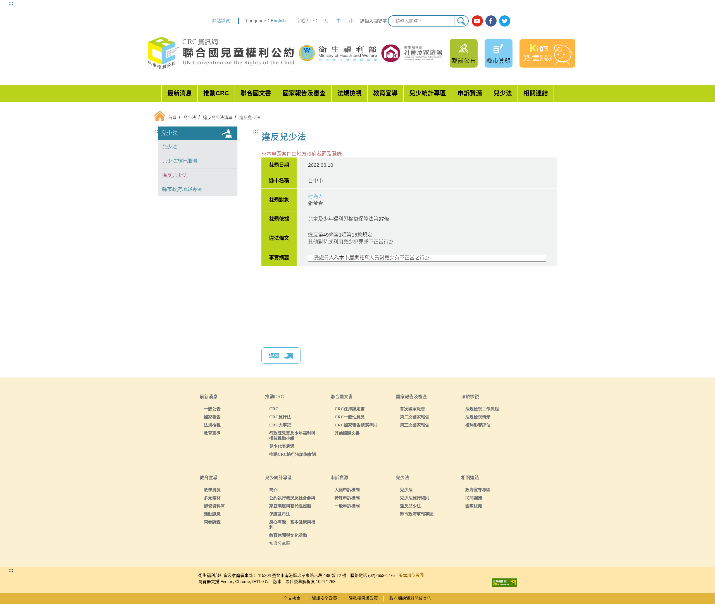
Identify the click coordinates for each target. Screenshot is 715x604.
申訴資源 (469, 93)
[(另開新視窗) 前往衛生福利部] (338, 53)
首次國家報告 (412, 409)
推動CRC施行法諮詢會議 (292, 454)
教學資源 (212, 490)
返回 (274, 356)
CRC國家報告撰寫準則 (356, 425)
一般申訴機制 (347, 506)
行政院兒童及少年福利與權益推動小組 (292, 435)
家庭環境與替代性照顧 (290, 506)
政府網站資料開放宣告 (410, 598)
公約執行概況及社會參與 (292, 498)
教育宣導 (385, 93)
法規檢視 (349, 93)
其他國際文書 (347, 433)
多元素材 (212, 498)
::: (10, 3)
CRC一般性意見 (350, 417)
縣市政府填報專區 (182, 189)
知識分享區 (279, 543)
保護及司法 (279, 514)
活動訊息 (212, 514)
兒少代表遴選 (281, 446)
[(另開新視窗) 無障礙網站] (504, 581)
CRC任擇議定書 (350, 409)
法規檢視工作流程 (482, 409)
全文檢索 (292, 598)
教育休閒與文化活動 (288, 535)
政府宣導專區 (477, 490)
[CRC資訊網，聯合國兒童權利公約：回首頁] (220, 53)
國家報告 (212, 417)
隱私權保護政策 (363, 598)
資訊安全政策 (324, 598)
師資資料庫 (214, 506)
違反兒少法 (174, 175)
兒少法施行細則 (179, 161)
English (278, 20)
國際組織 (473, 506)
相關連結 (535, 93)
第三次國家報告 (414, 425)
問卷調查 (212, 522)
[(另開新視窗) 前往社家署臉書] (491, 21)
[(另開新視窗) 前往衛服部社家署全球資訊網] (412, 53)
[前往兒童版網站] (547, 53)
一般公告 (212, 409)
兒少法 (503, 93)
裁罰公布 (463, 60)
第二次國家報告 (414, 417)
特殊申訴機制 (347, 498)
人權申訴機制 (347, 490)
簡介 (273, 490)
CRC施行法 (280, 417)
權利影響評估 (477, 425)
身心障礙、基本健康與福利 (292, 524)
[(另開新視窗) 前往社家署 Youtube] (477, 21)
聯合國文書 (255, 93)
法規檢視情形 (477, 417)
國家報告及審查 (304, 93)
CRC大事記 (280, 425)
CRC (273, 409)
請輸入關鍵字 (373, 21)
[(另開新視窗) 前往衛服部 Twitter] (504, 21)
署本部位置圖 (411, 575)
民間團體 (473, 498)
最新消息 (179, 93)
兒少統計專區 (427, 93)
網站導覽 (221, 20)
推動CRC (216, 93)
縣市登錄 (498, 60)
